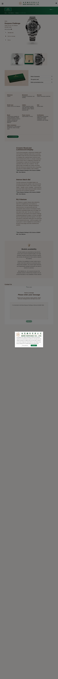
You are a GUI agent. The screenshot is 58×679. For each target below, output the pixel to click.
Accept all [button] (33, 345)
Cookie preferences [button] (25, 345)
